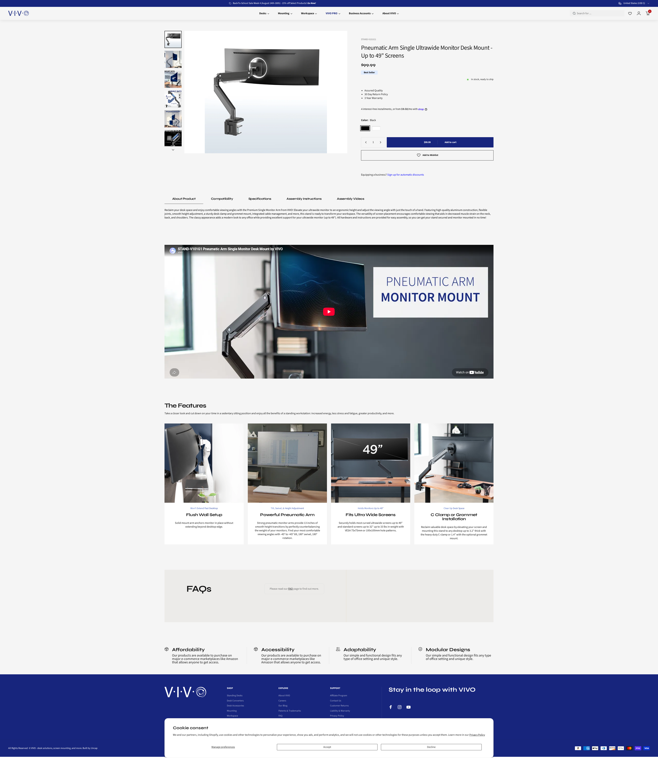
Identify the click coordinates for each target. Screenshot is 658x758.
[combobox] (634, 3)
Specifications (259, 199)
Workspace (232, 716)
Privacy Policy (477, 735)
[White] (376, 128)
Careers (282, 700)
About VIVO (284, 695)
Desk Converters (235, 700)
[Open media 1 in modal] (265, 92)
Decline (431, 747)
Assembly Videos (350, 199)
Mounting (232, 711)
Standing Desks (234, 695)
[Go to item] (173, 39)
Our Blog (282, 705)
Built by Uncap (90, 748)
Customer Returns (339, 705)
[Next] (338, 92)
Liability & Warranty (340, 711)
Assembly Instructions (304, 199)
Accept (327, 747)
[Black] (365, 128)
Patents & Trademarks (289, 711)
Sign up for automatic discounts (405, 175)
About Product (184, 199)
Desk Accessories (235, 705)
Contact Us (335, 700)
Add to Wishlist (430, 155)
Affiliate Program (338, 695)
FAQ (290, 589)
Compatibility (222, 199)
